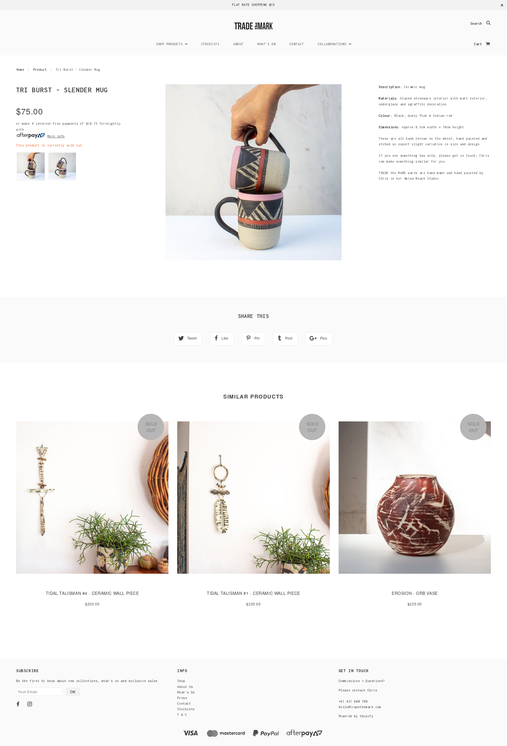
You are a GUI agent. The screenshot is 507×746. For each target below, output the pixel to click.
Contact (184, 703)
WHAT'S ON (266, 44)
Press (182, 698)
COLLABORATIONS (333, 44)
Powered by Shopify (356, 716)
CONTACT (297, 44)
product (40, 69)
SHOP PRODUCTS (170, 44)
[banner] (253, 25)
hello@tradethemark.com (360, 707)
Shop (181, 681)
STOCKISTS (210, 44)
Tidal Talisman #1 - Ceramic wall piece (253, 593)
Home (20, 69)
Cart (479, 44)
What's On (186, 692)
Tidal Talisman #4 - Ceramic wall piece (92, 593)
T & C (182, 714)
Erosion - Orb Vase (415, 593)
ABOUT (238, 44)
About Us (185, 686)
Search (477, 24)
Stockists (186, 709)
